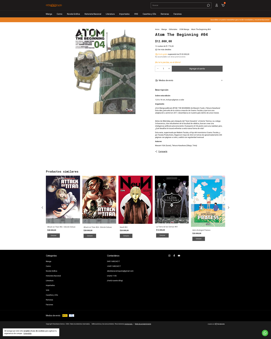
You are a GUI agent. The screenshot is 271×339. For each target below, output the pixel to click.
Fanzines (178, 14)
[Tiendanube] (216, 324)
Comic (59, 14)
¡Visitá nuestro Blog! (115, 281)
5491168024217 (113, 261)
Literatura (110, 14)
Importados (124, 14)
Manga (49, 14)
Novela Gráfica (73, 14)
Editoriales (173, 29)
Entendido (27, 333)
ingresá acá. (128, 324)
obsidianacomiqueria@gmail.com (120, 271)
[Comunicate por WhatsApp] (265, 333)
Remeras (165, 14)
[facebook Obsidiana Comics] (174, 255)
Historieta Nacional (93, 14)
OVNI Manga (184, 29)
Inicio (157, 29)
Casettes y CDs (149, 14)
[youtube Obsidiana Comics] (179, 255)
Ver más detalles (164, 50)
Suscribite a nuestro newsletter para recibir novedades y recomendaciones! (233, 20)
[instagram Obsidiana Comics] (169, 255)
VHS (136, 14)
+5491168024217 (114, 266)
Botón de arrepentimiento (143, 324)
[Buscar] (208, 5)
